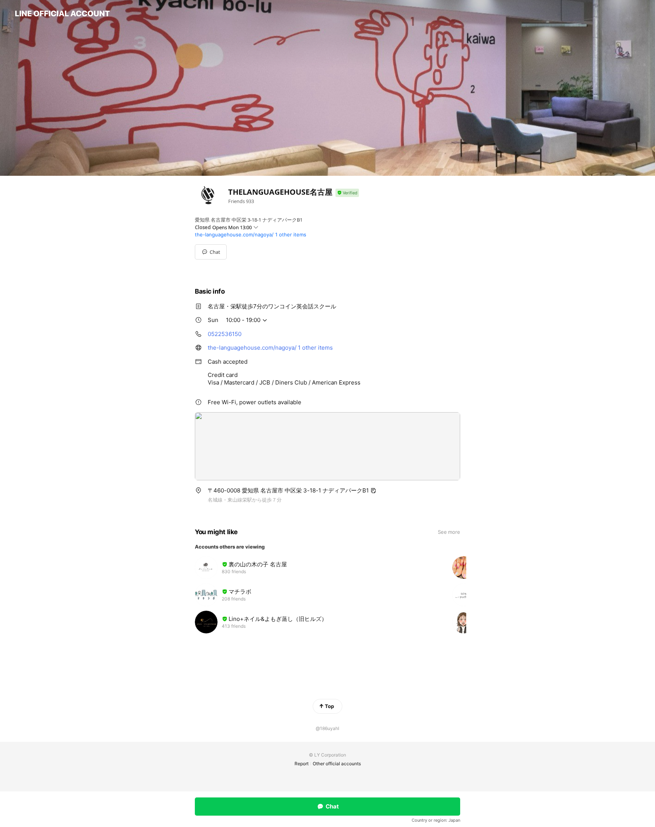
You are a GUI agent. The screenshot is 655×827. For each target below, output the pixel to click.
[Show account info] (347, 193)
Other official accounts (337, 763)
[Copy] (373, 490)
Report (302, 763)
